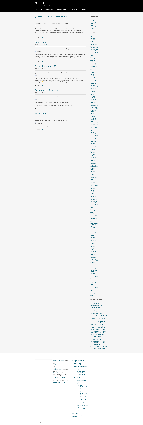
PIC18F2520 (93, 327)
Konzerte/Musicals (46, 108)
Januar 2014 (93, 254)
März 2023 (93, 99)
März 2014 (93, 251)
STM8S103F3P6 (100, 334)
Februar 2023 (93, 101)
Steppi (39, 3)
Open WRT (55, 372)
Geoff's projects (57, 365)
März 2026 (93, 43)
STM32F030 (100, 342)
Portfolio (50, 422)
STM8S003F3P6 (93, 334)
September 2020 (94, 135)
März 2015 (93, 232)
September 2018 (94, 166)
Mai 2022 (92, 115)
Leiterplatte (100, 321)
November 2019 (94, 144)
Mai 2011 (92, 293)
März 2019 (93, 157)
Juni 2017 (92, 190)
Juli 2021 (92, 130)
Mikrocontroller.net (57, 369)
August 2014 (93, 243)
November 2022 (94, 105)
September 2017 (94, 185)
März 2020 (93, 138)
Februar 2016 (93, 215)
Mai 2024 (92, 77)
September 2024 (94, 71)
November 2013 (94, 257)
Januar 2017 (93, 198)
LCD (103, 318)
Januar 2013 (93, 271)
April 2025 (92, 60)
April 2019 (92, 155)
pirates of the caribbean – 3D (51, 16)
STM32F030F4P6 (96, 344)
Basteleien (93, 23)
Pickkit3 (98, 327)
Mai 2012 (92, 279)
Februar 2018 (93, 177)
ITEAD (105, 315)
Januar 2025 (93, 65)
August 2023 (93, 91)
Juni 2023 (92, 94)
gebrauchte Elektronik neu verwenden (44, 9)
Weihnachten (93, 348)
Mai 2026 (92, 39)
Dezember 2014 (94, 237)
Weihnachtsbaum (101, 348)
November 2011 (94, 285)
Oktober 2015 (93, 221)
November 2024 (94, 68)
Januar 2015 (93, 235)
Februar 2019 (93, 159)
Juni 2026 (92, 38)
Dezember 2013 (94, 256)
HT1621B (99, 315)
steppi (45, 18)
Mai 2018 (92, 173)
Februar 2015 (93, 234)
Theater (92, 28)
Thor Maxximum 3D (46, 66)
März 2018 (93, 176)
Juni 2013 (92, 264)
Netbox (78, 383)
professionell (94, 329)
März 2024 (93, 80)
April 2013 (92, 267)
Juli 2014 (92, 245)
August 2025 (93, 54)
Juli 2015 (92, 226)
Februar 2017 (93, 196)
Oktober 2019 (93, 146)
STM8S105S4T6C (97, 339)
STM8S (103, 332)
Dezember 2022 (94, 104)
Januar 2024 (93, 83)
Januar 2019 (93, 160)
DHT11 (99, 307)
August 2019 (93, 149)
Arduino (96, 303)
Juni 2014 (92, 246)
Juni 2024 (92, 75)
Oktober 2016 (93, 202)
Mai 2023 (92, 96)
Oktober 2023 (93, 88)
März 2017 (93, 195)
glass (101, 313)
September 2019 (94, 148)
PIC (100, 324)
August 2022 (93, 110)
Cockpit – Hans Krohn (58, 360)
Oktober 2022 (93, 107)
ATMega (97, 305)
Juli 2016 (92, 207)
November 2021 (94, 124)
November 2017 (94, 182)
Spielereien (76, 412)
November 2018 (94, 163)
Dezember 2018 (94, 162)
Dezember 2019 (94, 143)
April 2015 (92, 231)
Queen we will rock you (48, 90)
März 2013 (93, 268)
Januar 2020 (93, 141)
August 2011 (93, 289)
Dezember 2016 (94, 199)
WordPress (44, 422)
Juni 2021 (92, 132)
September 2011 (94, 287)
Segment (104, 329)
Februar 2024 (93, 82)
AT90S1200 (93, 305)
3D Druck (92, 20)
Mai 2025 (92, 58)
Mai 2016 (92, 210)
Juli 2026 (92, 36)
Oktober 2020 (93, 133)
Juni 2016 (92, 209)
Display (93, 310)
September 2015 (94, 223)
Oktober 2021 (93, 126)
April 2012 (92, 281)
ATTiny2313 (102, 305)
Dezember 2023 (94, 85)
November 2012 (94, 275)
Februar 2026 (93, 44)
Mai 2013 (92, 265)
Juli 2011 (92, 290)
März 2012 (93, 282)
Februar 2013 (93, 270)
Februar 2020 (93, 140)
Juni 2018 (92, 171)
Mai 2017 (92, 191)
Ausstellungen (93, 22)
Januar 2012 (93, 284)
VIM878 (102, 346)
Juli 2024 (92, 74)
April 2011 (92, 295)
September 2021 (94, 127)
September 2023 (94, 90)
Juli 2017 (92, 188)
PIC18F (103, 324)
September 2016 (94, 204)
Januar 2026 (93, 46)
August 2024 (93, 72)
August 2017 (93, 187)
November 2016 (94, 201)
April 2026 (92, 41)
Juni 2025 (92, 57)
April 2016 (92, 212)
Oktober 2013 (93, 259)
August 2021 (93, 129)
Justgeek (55, 368)
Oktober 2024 (93, 69)
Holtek (92, 315)
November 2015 (94, 220)
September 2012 (94, 276)
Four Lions (40, 42)
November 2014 (94, 238)
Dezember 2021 (94, 123)
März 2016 (93, 213)
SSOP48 (91, 332)
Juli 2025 (92, 55)
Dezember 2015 (94, 218)
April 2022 (92, 116)
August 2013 (93, 262)
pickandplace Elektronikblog (60, 377)
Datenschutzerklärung (74, 9)
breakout (94, 307)
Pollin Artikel (77, 377)
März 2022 (93, 118)
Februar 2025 (93, 63)
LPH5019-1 (82, 402)
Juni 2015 (92, 228)
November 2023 (94, 86)
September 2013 (94, 260)
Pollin (102, 327)
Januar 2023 (93, 102)
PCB (97, 324)
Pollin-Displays (80, 385)
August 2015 (93, 224)
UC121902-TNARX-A (95, 346)
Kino (43, 37)
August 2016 (93, 206)
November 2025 (94, 49)
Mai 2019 (92, 154)
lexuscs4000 (77, 404)
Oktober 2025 (93, 50)
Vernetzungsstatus (61, 9)
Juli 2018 (92, 170)
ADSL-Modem (80, 379)
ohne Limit (41, 113)
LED (92, 321)
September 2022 (94, 108)
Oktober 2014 (93, 240)
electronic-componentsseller (81, 366)
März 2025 (93, 61)
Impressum (85, 9)
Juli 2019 (92, 151)
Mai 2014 (92, 248)
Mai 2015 (92, 229)
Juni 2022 (92, 113)
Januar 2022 (93, 121)
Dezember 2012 (94, 273)
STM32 (93, 342)
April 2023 (92, 97)
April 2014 (92, 249)
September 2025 (94, 52)
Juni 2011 (92, 292)
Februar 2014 (93, 253)
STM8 (96, 332)
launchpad (92, 318)
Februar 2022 (93, 119)
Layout (98, 318)
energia (99, 310)
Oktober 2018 (93, 165)
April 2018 (92, 174)
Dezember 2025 (94, 47)
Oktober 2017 (93, 184)
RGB (99, 329)
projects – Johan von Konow (60, 382)
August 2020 (93, 137)
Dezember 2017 (94, 180)
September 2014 (94, 242)
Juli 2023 (92, 93)
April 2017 (92, 193)
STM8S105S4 (95, 336)
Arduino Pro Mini (102, 303)
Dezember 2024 (94, 66)
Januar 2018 (93, 179)
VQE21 (106, 346)
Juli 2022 (92, 112)
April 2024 (92, 79)
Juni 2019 (92, 152)
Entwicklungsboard (95, 313)
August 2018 (93, 168)
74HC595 (92, 303)
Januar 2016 (93, 217)
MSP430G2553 (93, 324)
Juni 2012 (92, 278)
